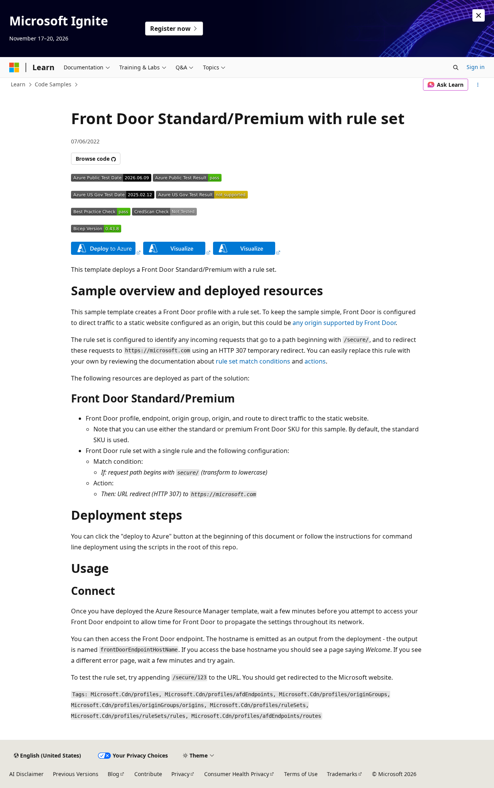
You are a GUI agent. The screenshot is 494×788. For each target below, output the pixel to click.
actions (315, 361)
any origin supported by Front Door (344, 322)
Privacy (180, 774)
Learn (18, 84)
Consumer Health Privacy (236, 774)
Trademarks (342, 774)
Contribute (148, 774)
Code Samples (53, 84)
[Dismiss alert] (478, 15)
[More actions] (478, 85)
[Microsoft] (14, 67)
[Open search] (456, 67)
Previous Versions (75, 774)
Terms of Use (301, 774)
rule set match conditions (253, 361)
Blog (113, 774)
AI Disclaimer (26, 774)
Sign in (476, 67)
